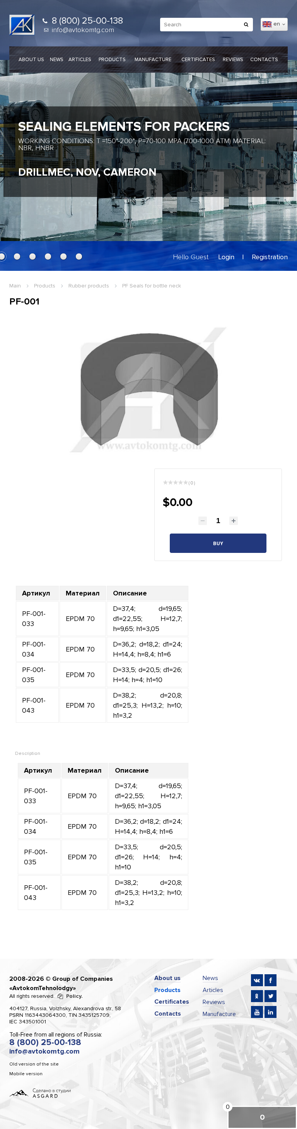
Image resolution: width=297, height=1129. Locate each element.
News (56, 59)
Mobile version (26, 1074)
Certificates (198, 59)
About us (31, 59)
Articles (79, 59)
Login (226, 257)
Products (112, 59)
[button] (17, 256)
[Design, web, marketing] (40, 1092)
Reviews (233, 59)
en (277, 24)
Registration (270, 257)
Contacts (264, 59)
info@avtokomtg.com (83, 30)
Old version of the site (34, 1064)
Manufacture (153, 59)
